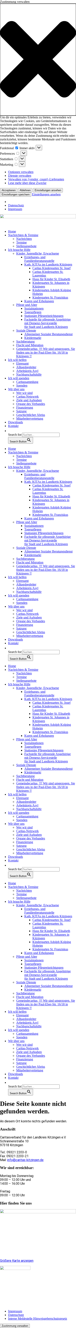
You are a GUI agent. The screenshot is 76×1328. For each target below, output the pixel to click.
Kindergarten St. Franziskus (50, 297)
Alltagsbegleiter (26, 367)
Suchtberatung (25, 341)
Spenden (21, 385)
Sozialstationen (34, 308)
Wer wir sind (24, 393)
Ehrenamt (22, 363)
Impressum (15, 209)
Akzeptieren (9, 190)
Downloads (15, 422)
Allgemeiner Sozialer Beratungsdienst (48, 334)
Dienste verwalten (19, 175)
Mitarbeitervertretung (29, 418)
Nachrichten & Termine (23, 235)
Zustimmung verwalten (15, 1325)
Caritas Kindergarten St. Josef (51, 268)
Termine (21, 242)
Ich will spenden (18, 378)
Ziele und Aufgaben (29, 400)
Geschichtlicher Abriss (30, 415)
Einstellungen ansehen (48, 190)
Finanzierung (24, 407)
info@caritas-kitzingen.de (25, 1160)
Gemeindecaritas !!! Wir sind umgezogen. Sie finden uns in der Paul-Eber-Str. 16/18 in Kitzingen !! (45, 352)
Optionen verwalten (20, 172)
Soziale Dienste (26, 330)
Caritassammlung (27, 382)
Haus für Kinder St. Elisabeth (51, 279)
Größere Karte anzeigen (16, 1261)
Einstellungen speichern (16, 194)
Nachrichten (24, 238)
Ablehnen (25, 190)
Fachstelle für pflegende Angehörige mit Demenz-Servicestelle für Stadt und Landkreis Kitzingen (47, 323)
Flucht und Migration (29, 345)
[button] (38, 60)
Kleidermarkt (32, 338)
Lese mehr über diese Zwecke (27, 183)
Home (12, 231)
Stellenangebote (26, 246)
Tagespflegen (32, 312)
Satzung (21, 411)
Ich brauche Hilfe (19, 249)
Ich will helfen (17, 360)
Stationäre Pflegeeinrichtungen (43, 316)
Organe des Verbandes (30, 404)
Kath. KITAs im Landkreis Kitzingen (48, 264)
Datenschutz (16, 205)
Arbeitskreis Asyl (27, 371)
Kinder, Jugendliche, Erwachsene (37, 253)
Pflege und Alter (26, 305)
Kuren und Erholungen (39, 301)
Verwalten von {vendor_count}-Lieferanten (36, 179)
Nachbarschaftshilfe (29, 374)
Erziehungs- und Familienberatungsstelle (39, 259)
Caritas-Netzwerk (27, 396)
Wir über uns (16, 389)
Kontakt (13, 426)
